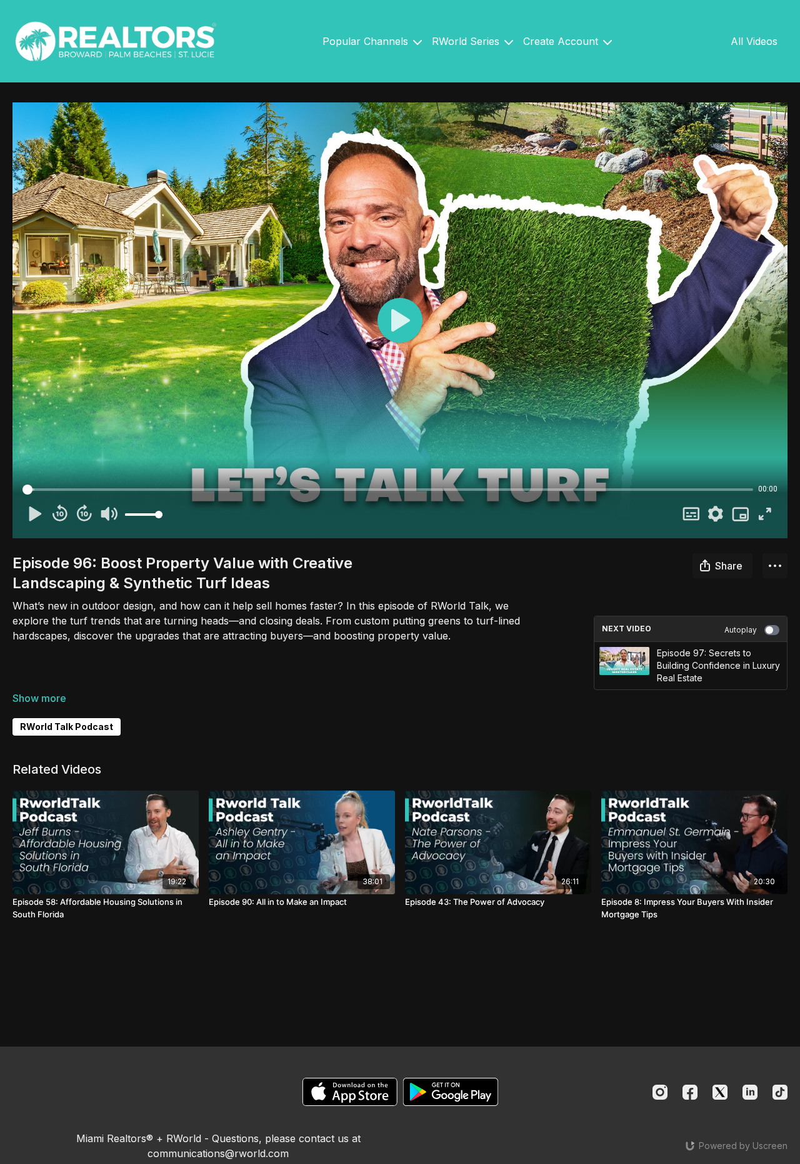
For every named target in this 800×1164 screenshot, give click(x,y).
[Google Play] (450, 1092)
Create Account (562, 41)
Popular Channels (366, 41)
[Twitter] (720, 1092)
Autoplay (740, 629)
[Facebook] (690, 1092)
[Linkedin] (750, 1092)
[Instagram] (660, 1092)
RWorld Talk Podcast (66, 726)
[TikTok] (780, 1092)
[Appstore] (350, 1092)
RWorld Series (467, 41)
